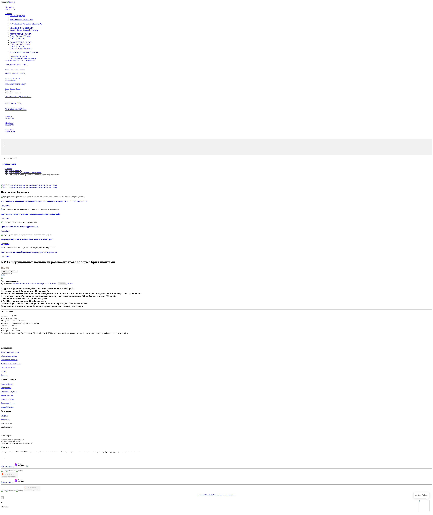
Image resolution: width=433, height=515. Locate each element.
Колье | (19, 30)
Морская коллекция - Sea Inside (26, 24)
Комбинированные (17, 38)
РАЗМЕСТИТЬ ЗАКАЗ (9, 271)
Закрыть (4, 507)
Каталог (8, 14)
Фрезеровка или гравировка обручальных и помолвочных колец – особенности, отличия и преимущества (44, 201)
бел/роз (22, 284)
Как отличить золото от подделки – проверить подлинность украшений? (30, 214)
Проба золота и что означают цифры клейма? (19, 227)
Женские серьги (29, 58)
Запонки (4, 375)
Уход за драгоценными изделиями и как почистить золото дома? (27, 239)
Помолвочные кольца (21, 42)
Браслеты (34, 30)
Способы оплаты (7, 407)
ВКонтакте (5, 419)
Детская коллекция (8, 367)
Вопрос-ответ (6, 388)
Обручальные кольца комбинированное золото (23, 173)
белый (28, 284)
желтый (48, 284)
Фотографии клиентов (21, 20)
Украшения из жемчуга (21, 28)
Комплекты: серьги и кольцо (21, 48)
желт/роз (41, 284)
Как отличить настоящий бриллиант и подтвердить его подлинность (29, 252)
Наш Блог (9, 123)
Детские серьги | (16, 58)
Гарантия (9, 116)
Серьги (3, 371)
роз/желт (62, 284)
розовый (69, 284)
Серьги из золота (18, 56)
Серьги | (13, 30)
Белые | (12, 36)
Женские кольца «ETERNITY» (24, 52)
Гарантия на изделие (9, 392)
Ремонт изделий (7, 395)
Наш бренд (9, 7)
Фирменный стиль (8, 403)
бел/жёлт (16, 284)
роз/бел (54, 284)
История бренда (7, 384)
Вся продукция (17, 16)
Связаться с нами (7, 399)
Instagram (4, 416)
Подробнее (5, 206)
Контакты (9, 129)
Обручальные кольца (20, 34)
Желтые (27, 36)
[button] (424, 506)
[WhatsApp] (2, 278)
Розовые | (20, 36)
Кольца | (26, 30)
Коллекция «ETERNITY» (11, 364)
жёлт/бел (34, 284)
